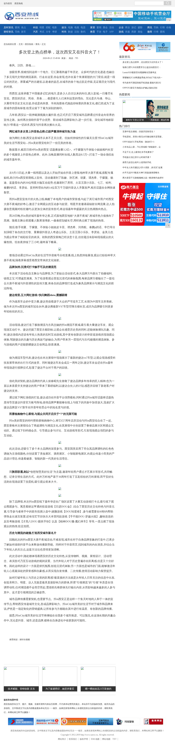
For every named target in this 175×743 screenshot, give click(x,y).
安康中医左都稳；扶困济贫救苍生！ (139, 131)
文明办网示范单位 (74, 721)
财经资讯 (8, 31)
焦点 (23, 27)
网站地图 (106, 739)
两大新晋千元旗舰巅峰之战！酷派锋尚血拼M (143, 178)
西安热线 (19, 3)
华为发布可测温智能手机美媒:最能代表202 (142, 83)
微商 (149, 31)
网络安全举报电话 (47, 721)
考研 (54, 31)
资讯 (37, 44)
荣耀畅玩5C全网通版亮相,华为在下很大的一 (142, 77)
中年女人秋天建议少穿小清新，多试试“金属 (142, 167)
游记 (133, 27)
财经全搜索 (25, 639)
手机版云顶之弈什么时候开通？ (137, 157)
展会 (105, 27)
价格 (168, 27)
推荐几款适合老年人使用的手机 (137, 162)
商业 (127, 27)
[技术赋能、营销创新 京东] (21, 685)
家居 (92, 27)
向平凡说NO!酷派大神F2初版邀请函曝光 (141, 172)
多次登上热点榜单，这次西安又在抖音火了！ (143, 62)
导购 (17, 31)
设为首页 (8, 3)
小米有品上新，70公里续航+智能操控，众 (142, 147)
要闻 (17, 27)
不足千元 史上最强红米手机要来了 (138, 152)
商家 (133, 31)
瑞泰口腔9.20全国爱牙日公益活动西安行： (142, 67)
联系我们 (73, 739)
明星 (41, 27)
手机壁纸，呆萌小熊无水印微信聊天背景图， (143, 136)
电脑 (70, 27)
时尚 (64, 31)
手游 (99, 31)
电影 (54, 27)
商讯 (149, 27)
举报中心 (100, 721)
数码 (83, 31)
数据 (70, 31)
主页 (21, 44)
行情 (162, 27)
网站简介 (62, 739)
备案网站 (153, 721)
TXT (114, 739)
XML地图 (95, 739)
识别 (76, 31)
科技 (35, 27)
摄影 (140, 27)
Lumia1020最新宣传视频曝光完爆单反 (139, 72)
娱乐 (64, 27)
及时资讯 (8, 27)
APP (111, 31)
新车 (23, 31)
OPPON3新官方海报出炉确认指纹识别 (140, 88)
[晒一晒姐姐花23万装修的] (98, 685)
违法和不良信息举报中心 (21, 721)
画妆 (140, 31)
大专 (48, 31)
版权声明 (84, 739)
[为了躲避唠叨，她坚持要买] (59, 685)
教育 (92, 31)
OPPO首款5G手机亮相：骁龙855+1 (138, 142)
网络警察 (127, 721)
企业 (121, 27)
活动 (111, 27)
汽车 (35, 31)
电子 (105, 31)
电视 (76, 27)
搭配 (48, 27)
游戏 (121, 31)
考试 (41, 31)
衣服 (127, 31)
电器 (83, 27)
